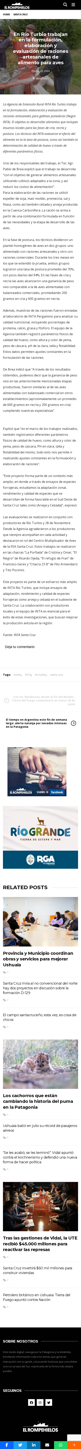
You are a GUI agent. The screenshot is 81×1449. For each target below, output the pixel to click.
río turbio (40, 674)
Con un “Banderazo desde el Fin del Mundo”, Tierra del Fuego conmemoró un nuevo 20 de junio (43, 700)
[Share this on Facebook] (7, 1445)
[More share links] (74, 1445)
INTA (28, 674)
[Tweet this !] (20, 1445)
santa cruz (56, 674)
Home (6, 14)
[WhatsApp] (61, 1445)
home (17, 674)
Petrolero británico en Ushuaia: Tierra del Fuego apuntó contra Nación (36, 1297)
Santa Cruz (42, 78)
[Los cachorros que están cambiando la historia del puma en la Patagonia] (40, 1064)
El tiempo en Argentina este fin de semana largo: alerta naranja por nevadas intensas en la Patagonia (36, 723)
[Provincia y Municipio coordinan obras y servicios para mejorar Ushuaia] (40, 921)
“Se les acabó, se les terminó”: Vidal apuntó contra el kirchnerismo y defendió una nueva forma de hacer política (40, 1157)
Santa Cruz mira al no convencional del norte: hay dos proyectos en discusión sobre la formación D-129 (40, 988)
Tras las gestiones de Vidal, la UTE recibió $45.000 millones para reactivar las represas (40, 1243)
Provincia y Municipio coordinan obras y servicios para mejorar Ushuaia (38, 959)
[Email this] (47, 1445)
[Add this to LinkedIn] (33, 1445)
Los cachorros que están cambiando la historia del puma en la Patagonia (38, 1101)
